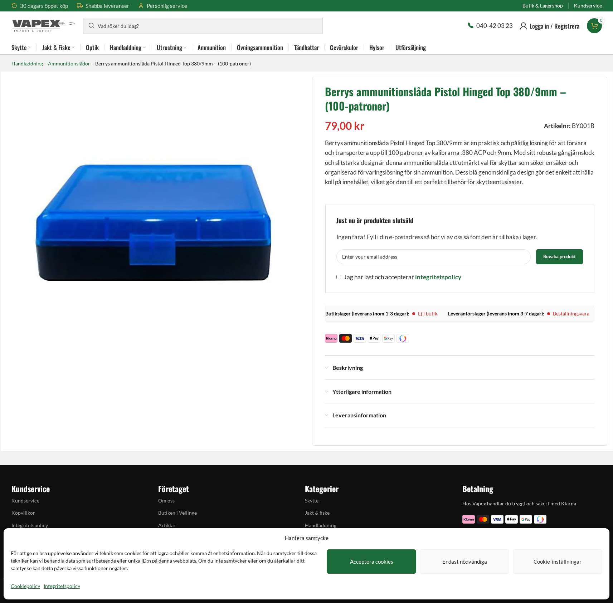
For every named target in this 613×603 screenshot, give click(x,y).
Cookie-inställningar (558, 561)
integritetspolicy (438, 277)
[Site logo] (43, 25)
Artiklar (167, 525)
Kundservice (25, 500)
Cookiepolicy (25, 586)
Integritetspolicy (62, 586)
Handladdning (27, 63)
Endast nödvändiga (464, 561)
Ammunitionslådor (69, 63)
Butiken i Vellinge (177, 513)
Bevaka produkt (559, 256)
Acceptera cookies (371, 561)
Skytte (311, 500)
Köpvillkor (23, 513)
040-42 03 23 (494, 25)
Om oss (166, 500)
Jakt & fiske (317, 513)
